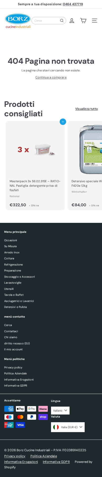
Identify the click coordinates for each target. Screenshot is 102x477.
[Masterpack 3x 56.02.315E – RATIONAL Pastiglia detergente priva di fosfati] (35, 165)
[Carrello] (83, 20)
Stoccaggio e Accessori (19, 276)
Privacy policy (13, 367)
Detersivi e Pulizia (15, 307)
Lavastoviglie (12, 282)
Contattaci (11, 331)
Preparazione (12, 270)
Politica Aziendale (15, 373)
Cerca (8, 325)
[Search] (62, 20)
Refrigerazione (13, 264)
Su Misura (10, 246)
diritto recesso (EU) (17, 343)
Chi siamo (11, 337)
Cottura (9, 258)
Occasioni (10, 240)
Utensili (9, 289)
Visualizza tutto (86, 109)
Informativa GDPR (15, 385)
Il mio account (13, 349)
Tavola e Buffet (14, 295)
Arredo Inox (11, 252)
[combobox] (48, 20)
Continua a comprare (50, 77)
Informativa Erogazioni (19, 379)
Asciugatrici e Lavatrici (19, 301)
